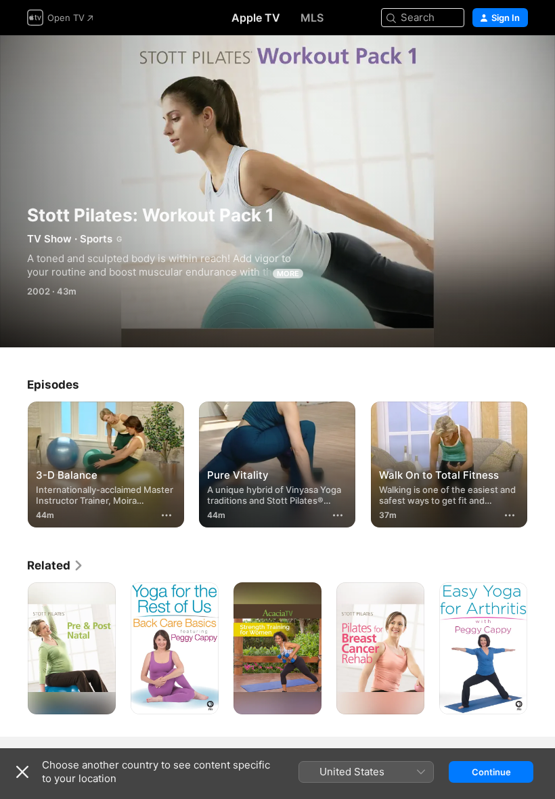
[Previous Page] (13, 461)
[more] (166, 515)
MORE (288, 273)
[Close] (22, 772)
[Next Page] (541, 461)
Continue (491, 771)
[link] (55, 565)
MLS (312, 17)
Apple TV (255, 17)
